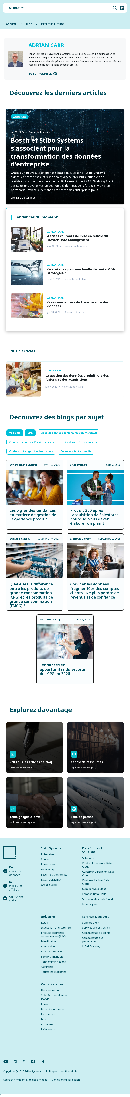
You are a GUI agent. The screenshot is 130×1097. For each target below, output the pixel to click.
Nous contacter (50, 990)
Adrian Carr (19, 116)
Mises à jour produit (53, 1009)
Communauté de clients (96, 932)
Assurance (47, 967)
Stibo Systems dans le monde (54, 997)
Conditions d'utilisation (66, 1079)
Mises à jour (89, 904)
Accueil (11, 24)
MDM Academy (91, 946)
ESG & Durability (51, 879)
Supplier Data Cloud (94, 889)
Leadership (48, 869)
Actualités (47, 1024)
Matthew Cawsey (20, 538)
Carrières (46, 1004)
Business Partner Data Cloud (95, 882)
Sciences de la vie (51, 951)
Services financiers (52, 956)
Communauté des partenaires (92, 939)
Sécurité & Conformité (54, 874)
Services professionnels (96, 927)
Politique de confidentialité (62, 1071)
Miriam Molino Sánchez (23, 465)
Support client (90, 922)
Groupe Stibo (49, 884)
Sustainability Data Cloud (97, 899)
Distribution (48, 941)
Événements (48, 1029)
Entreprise (47, 854)
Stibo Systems (78, 465)
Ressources (48, 1014)
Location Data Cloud (94, 894)
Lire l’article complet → (24, 197)
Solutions (88, 858)
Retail (44, 922)
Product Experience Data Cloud (97, 864)
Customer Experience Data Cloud (98, 873)
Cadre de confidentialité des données (25, 1079)
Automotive (48, 946)
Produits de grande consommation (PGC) (53, 934)
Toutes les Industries (53, 972)
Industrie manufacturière (56, 927)
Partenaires (48, 864)
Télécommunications (53, 961)
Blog (43, 1019)
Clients (45, 859)
